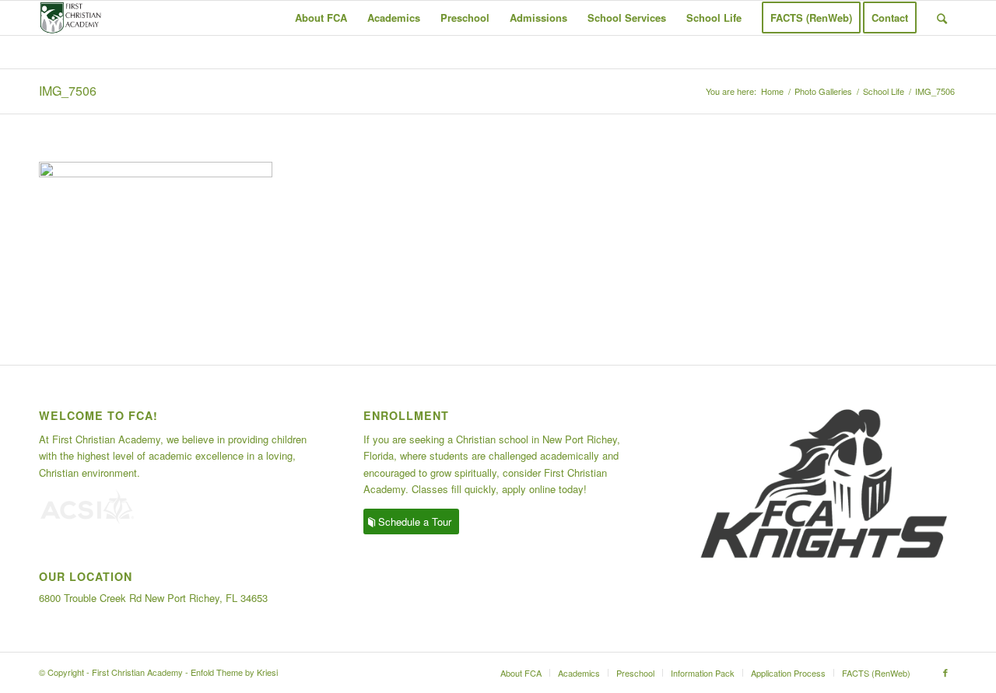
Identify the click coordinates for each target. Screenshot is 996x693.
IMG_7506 (67, 91)
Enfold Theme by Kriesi (234, 672)
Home (772, 91)
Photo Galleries (823, 91)
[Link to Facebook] (945, 672)
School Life (883, 91)
